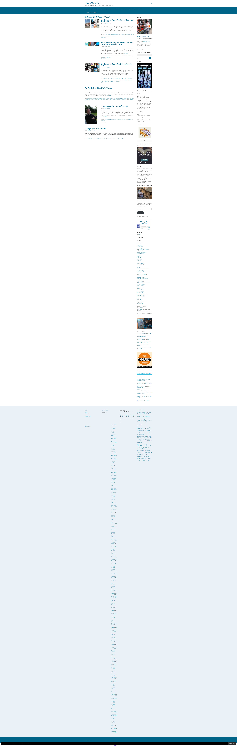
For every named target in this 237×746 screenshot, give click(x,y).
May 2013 (113, 653)
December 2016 (114, 591)
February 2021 (113, 520)
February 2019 (113, 554)
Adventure (149, 428)
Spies (139, 458)
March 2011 (113, 690)
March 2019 (113, 553)
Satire (146, 452)
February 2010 (113, 708)
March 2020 (113, 536)
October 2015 (113, 611)
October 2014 (113, 628)
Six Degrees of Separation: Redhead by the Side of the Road (117, 21)
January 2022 (113, 505)
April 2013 (113, 654)
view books (149, 229)
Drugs (145, 434)
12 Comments (103, 58)
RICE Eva (115, 80)
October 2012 (113, 663)
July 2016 (113, 599)
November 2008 (114, 729)
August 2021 (113, 512)
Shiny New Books (146, 41)
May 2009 (113, 721)
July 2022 (113, 496)
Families (141, 437)
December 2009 (114, 711)
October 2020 (113, 526)
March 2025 (113, 451)
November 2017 (114, 576)
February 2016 (113, 606)
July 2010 (113, 701)
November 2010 (114, 695)
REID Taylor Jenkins (109, 80)
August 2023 (113, 478)
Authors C (106, 119)
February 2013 (113, 657)
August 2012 (113, 665)
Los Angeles (106, 81)
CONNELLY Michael (113, 34)
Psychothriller (108, 57)
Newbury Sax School (141, 312)
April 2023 (113, 483)
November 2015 (114, 610)
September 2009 (114, 715)
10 (120, 415)
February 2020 (113, 537)
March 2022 (113, 502)
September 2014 (114, 630)
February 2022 (113, 503)
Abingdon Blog (140, 303)
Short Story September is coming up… (144, 412)
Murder (142, 445)
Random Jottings (140, 285)
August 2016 (113, 597)
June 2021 (113, 515)
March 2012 (113, 672)
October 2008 (113, 731)
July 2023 (113, 479)
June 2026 (113, 429)
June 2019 (113, 549)
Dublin (132, 80)
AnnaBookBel (92, 3)
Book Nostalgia (116, 98)
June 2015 (113, 617)
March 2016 (113, 604)
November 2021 (114, 508)
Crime (104, 57)
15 (130, 415)
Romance (141, 452)
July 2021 (113, 513)
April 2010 (113, 705)
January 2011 (113, 692)
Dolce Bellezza (140, 266)
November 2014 (114, 627)
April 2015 (113, 620)
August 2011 (113, 682)
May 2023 (113, 482)
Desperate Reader (141, 264)
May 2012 (113, 670)
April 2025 (113, 449)
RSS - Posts (87, 425)
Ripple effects (139, 288)
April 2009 (113, 722)
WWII (143, 460)
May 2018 (113, 567)
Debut (141, 434)
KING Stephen (99, 99)
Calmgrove (139, 260)
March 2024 (113, 468)
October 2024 (113, 458)
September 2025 (114, 442)
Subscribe (140, 212)
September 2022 (114, 493)
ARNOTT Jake (106, 78)
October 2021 (113, 509)
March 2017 (113, 587)
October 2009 (113, 714)
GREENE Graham (94, 99)
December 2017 (114, 574)
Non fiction (145, 447)
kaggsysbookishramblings (142, 390)
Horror (139, 440)
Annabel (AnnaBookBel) (142, 37)
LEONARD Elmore (117, 99)
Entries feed (87, 413)
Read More (107, 31)
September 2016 (114, 596)
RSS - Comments (88, 426)
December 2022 (114, 489)
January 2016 (113, 607)
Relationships (141, 450)
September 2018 (114, 562)
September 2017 (114, 579)
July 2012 (113, 667)
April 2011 (113, 688)
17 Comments (87, 100)
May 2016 (113, 601)
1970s (144, 428)
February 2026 (113, 435)
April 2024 (113, 466)
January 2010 (113, 709)
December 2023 (114, 472)
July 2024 (113, 462)
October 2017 (113, 577)
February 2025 (113, 452)
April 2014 (113, 637)
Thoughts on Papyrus (141, 295)
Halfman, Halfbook (140, 273)
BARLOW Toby (111, 78)
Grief (148, 439)
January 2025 (113, 454)
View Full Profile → (140, 49)
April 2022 (113, 500)
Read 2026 (108, 9)
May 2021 (113, 516)
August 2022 (113, 495)
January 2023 (113, 488)
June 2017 (113, 583)
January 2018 (113, 573)
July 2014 (113, 633)
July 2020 (113, 530)
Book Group (132, 9)
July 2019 (113, 547)
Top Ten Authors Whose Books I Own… (98, 88)
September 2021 (114, 510)
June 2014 (113, 634)
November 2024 (114, 456)
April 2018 (113, 569)
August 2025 (113, 444)
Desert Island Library (91, 12)
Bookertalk (139, 255)
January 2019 (113, 556)
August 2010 (113, 699)
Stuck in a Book (140, 292)
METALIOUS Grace (130, 78)
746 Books (139, 243)
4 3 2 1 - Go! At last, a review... (143, 343)
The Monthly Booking (141, 284)
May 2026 (113, 431)
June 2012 (113, 668)
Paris (146, 449)
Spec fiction (148, 456)
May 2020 (113, 533)
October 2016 (113, 594)
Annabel (142, 225)
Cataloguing (131, 99)
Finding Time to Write (141, 271)
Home (87, 9)
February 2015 (113, 623)
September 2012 (114, 664)
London (102, 81)
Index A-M (116, 9)
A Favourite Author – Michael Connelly (114, 106)
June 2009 (113, 719)
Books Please (139, 259)
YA (147, 460)
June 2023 (113, 481)
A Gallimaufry (139, 245)
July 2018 (113, 564)
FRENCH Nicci (114, 55)
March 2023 (113, 485)
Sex (149, 452)
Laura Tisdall (139, 280)
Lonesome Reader (140, 281)
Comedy (144, 430)
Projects (140, 9)
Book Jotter (139, 257)
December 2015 (114, 608)
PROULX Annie (127, 34)
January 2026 (113, 437)
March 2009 (113, 724)
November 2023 (114, 473)
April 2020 (113, 535)
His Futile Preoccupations (142, 274)
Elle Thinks (139, 267)
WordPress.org (87, 416)
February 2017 (113, 589)
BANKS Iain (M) (104, 98)
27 (126, 418)
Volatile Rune (139, 298)
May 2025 (113, 448)
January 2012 (113, 675)
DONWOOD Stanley (120, 34)
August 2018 (113, 563)
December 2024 (114, 455)
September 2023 (114, 476)
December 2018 (114, 557)
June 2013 (113, 651)
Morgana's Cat (140, 307)
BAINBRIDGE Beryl (97, 98)
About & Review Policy (98, 9)
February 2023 (113, 486)
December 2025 (114, 438)
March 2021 (113, 519)
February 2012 (113, 674)
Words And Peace (140, 300)
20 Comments (103, 37)
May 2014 (113, 635)
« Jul (120, 421)
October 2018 (113, 560)
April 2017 (113, 586)
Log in (86, 412)
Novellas (140, 449)
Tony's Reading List (140, 296)
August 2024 (113, 461)
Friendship (144, 439)
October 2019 (113, 543)
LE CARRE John (111, 99)
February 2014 (113, 640)
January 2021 (113, 522)
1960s (121, 80)
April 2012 (113, 671)
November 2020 (114, 525)
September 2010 (114, 698)
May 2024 (113, 465)
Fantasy (139, 439)
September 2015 (114, 613)
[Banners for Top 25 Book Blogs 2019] (144, 402)
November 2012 (114, 661)
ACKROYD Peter (91, 98)
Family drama (147, 437)
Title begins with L (112, 138)
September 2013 (114, 647)
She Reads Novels (140, 289)
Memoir (141, 442)
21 (128, 416)
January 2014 (113, 641)
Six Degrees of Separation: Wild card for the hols (116, 65)
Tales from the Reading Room (143, 293)
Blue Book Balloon (140, 253)
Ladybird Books (105, 99)
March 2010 (113, 707)
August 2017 (113, 580)
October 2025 (113, 441)
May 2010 (113, 704)
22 (130, 416)
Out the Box (90, 740)
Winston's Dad (140, 299)
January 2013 (113, 658)
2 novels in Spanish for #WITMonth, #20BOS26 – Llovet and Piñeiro (144, 383)
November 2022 (114, 491)
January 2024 (113, 471)
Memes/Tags (124, 78)
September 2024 (114, 459)
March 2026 (113, 434)
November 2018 (114, 559)
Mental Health (148, 442)
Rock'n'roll (110, 81)
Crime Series (122, 119)
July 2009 (113, 718)
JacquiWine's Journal (141, 277)
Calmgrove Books (140, 261)
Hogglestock (139, 275)
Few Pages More (140, 270)
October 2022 (113, 492)
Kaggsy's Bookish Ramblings (142, 278)
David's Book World (141, 263)
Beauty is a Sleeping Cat (141, 252)
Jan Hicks (138, 386)
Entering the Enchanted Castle (143, 268)
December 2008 (114, 728)
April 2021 (113, 518)
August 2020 (113, 529)
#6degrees (140, 427)
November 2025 (114, 439)
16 (133, 415)
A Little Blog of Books (141, 248)
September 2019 (114, 545)
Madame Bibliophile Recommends (143, 282)
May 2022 (113, 499)
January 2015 (113, 624)
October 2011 (113, 680)
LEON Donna (119, 55)
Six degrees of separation (111, 35)
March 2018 (113, 570)
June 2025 (113, 446)
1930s (145, 427)
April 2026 (113, 432)
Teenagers (144, 458)
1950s (149, 427)
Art (139, 430)
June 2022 (113, 498)
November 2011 (114, 678)
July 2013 (113, 650)
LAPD (131, 119)
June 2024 (113, 464)
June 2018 (113, 566)
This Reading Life (140, 379)
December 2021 (114, 506)
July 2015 (113, 616)
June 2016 (113, 600)
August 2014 (113, 631)
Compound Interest (141, 305)
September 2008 (114, 732)
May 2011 (113, 687)
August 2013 (113, 648)
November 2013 (114, 644)
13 (126, 415)
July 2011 (113, 684)
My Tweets (139, 234)
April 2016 (113, 603)
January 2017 (113, 590)
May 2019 (113, 550)
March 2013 (113, 655)
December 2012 (114, 660)
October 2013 (113, 645)
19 (124, 416)
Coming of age (125, 80)
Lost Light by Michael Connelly (95, 128)
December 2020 (114, 523)
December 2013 (114, 643)
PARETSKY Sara (125, 55)
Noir (140, 447)
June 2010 (113, 702)
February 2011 (113, 691)
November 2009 (114, 712)
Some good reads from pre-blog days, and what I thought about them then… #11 (117, 43)
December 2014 (114, 626)
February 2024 (113, 469)
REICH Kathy (130, 55)
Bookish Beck (139, 256)
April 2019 (113, 552)
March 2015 (113, 621)
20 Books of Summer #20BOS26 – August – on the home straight (144, 388)
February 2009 (113, 725)
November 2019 (114, 542)
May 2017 (113, 584)
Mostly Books (139, 309)
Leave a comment (104, 121)
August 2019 (113, 546)
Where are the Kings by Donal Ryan (143, 421)
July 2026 (113, 428)
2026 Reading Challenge (143, 222)
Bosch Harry (110, 119)
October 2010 (113, 697)
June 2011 (113, 685)
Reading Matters (140, 286)
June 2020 (113, 532)
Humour (144, 440)
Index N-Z (124, 9)
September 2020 (114, 527)
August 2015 (113, 614)
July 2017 (113, 581)
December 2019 (114, 540)
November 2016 (114, 593)
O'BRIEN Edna (103, 80)
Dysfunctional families (142, 436)
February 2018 (113, 572)
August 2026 (113, 427)
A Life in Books (140, 246)
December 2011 (114, 677)
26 (124, 418)
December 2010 (114, 694)
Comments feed (88, 415)
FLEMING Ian (87, 99)
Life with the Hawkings (141, 336)
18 (122, 416)
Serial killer (103, 120)
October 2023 (113, 475)
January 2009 (113, 726)
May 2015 (113, 618)
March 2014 (113, 638)
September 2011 (114, 681)
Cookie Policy (22, 743)
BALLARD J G (106, 34)
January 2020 (113, 539)
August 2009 (113, 717)
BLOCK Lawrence (110, 98)
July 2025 (113, 445)
